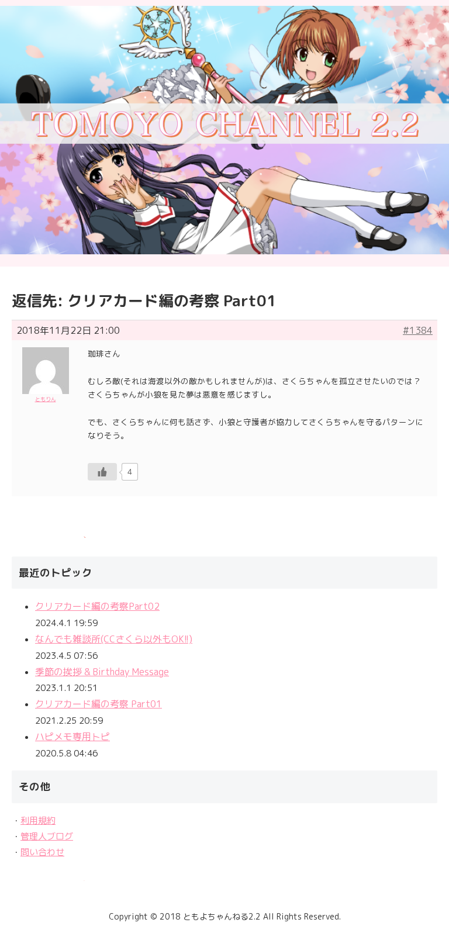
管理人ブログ (46, 836)
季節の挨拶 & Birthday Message (102, 671)
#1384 (418, 330)
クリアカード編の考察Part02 (97, 606)
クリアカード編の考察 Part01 (98, 703)
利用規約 (38, 820)
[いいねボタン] (102, 472)
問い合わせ (42, 852)
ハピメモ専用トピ (72, 736)
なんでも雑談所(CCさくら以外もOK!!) (113, 639)
